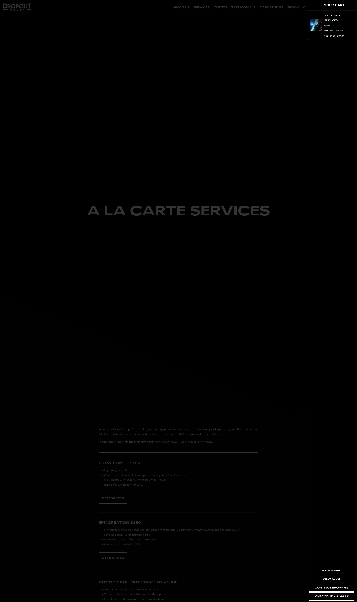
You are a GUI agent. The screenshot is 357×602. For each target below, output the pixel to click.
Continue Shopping (331, 587)
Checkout (331, 596)
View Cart (332, 578)
